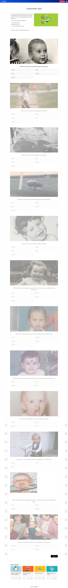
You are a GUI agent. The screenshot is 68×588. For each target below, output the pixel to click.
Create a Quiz (62, 1)
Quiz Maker (36, 586)
